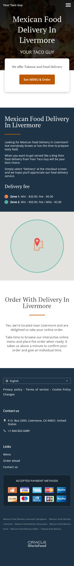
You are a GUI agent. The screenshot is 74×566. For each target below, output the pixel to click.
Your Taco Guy (13, 5)
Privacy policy (12, 389)
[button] (68, 5)
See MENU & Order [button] (37, 79)
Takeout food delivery (51, 528)
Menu (7, 454)
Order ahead (11, 461)
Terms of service (37, 389)
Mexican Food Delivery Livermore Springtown (25, 519)
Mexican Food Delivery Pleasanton (31, 524)
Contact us (10, 467)
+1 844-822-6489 (19, 431)
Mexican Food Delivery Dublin (24, 528)
